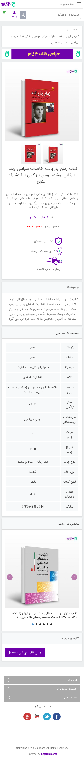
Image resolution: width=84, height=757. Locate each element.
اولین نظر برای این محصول (25, 652)
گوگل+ (27, 716)
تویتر (47, 716)
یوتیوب (37, 716)
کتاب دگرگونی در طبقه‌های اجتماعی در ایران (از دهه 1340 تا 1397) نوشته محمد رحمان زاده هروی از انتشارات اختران (44, 615)
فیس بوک (57, 716)
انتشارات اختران (39, 217)
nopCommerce (49, 754)
